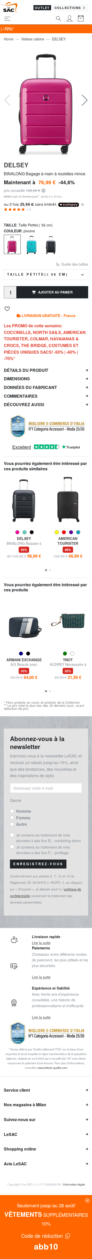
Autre (21, 824)
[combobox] (46, 274)
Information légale (74, 1184)
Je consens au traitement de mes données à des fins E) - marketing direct (48, 837)
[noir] (50, 244)
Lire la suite (41, 942)
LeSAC (10, 1134)
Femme (23, 818)
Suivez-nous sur (20, 1119)
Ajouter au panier (55, 292)
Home (9, 38)
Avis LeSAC (15, 1164)
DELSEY (59, 38)
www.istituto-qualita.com (52, 1068)
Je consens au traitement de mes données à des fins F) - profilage (43, 849)
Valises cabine (32, 38)
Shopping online (20, 1149)
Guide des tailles (74, 264)
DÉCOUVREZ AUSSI (24, 404)
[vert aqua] (31, 244)
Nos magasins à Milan (25, 1105)
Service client (17, 1090)
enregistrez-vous (38, 864)
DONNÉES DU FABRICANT (30, 387)
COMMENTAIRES (21, 396)
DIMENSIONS (17, 379)
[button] (84, 100)
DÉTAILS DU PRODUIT (26, 370)
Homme (23, 811)
